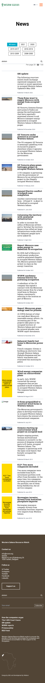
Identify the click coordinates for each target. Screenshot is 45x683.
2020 (32, 44)
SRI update (22, 73)
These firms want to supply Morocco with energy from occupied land (28, 101)
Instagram (5, 572)
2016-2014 (28, 49)
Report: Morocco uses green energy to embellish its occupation (29, 247)
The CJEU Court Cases (11, 620)
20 (34, 65)
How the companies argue (12, 617)
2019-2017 (14, 49)
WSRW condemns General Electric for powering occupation (28, 277)
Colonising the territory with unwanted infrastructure (29, 217)
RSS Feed (6, 631)
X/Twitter (5, 569)
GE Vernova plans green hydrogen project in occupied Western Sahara (30, 167)
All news (12, 44)
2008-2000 (28, 54)
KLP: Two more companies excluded (27, 465)
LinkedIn (5, 578)
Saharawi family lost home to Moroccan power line (30, 343)
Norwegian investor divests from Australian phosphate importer (29, 499)
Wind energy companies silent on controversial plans (29, 373)
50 (38, 65)
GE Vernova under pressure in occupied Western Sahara (27, 136)
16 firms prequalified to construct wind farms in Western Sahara (29, 403)
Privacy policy (7, 628)
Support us (10, 586)
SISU (9, 675)
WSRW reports (8, 625)
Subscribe (38, 605)
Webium (26, 675)
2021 (23, 44)
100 (41, 65)
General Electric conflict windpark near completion (29, 193)
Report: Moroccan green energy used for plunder (29, 309)
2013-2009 (14, 54)
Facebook (5, 576)
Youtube (5, 574)
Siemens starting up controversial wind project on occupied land (29, 429)
